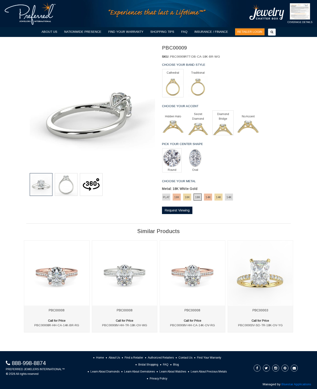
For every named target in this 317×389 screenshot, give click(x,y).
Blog (176, 364)
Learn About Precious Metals (209, 371)
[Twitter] (266, 368)
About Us (114, 357)
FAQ (184, 31)
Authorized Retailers (161, 357)
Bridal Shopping (148, 364)
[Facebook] (257, 368)
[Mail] (294, 368)
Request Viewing (177, 210)
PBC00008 (57, 310)
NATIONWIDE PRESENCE (82, 31)
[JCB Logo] (266, 12)
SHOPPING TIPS (162, 31)
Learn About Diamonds (105, 371)
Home (100, 357)
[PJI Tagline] (157, 13)
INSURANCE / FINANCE (211, 31)
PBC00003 (260, 310)
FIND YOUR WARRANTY (125, 31)
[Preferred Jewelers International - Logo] (30, 13)
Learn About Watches (172, 371)
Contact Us (185, 357)
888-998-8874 (29, 363)
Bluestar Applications (296, 384)
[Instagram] (275, 368)
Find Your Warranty (209, 357)
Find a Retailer (134, 357)
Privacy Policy (158, 378)
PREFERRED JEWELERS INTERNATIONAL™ (35, 369)
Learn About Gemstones (139, 371)
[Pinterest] (284, 368)
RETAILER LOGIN (249, 31)
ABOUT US (49, 31)
